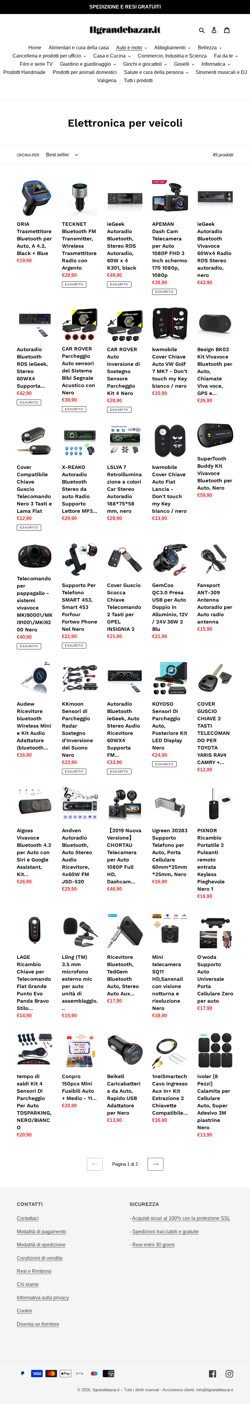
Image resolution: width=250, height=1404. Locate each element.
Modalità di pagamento (41, 1231)
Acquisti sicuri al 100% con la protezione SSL (181, 1218)
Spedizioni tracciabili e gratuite (165, 1231)
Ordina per (28, 155)
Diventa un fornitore (38, 1324)
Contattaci (28, 1218)
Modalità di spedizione (41, 1244)
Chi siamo (28, 1284)
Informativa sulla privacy (43, 1297)
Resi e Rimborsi (34, 1271)
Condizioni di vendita (39, 1258)
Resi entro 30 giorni (153, 1244)
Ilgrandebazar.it (106, 1390)
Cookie (24, 1310)
